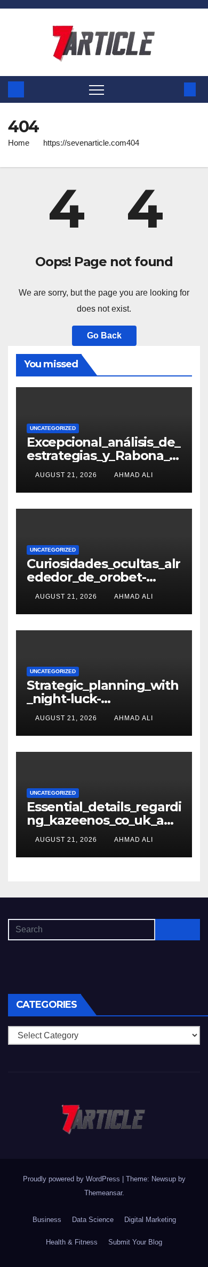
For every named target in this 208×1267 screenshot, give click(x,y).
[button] (172, 89)
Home (18, 142)
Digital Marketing (150, 1220)
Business (47, 1220)
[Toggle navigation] (96, 89)
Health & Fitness (72, 1242)
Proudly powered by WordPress (72, 1179)
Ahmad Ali (133, 475)
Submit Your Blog (135, 1242)
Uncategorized (53, 428)
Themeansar (103, 1193)
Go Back (104, 335)
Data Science (93, 1220)
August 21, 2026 (67, 475)
